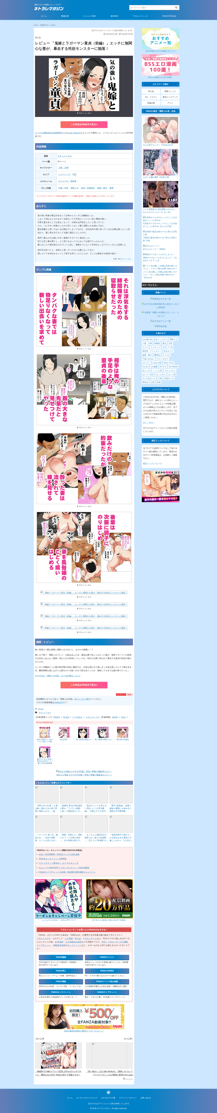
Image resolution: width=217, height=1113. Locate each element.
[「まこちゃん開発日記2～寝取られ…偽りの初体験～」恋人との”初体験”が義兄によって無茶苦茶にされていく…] (96, 824)
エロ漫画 (69, 938)
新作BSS (114, 16)
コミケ (145, 347)
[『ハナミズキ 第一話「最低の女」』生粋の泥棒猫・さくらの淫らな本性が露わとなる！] (47, 824)
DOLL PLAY (169, 363)
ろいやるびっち (149, 378)
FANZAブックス (107, 957)
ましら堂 (172, 374)
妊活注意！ (64, 739)
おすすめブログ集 (108, 1098)
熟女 (164, 343)
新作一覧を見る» (150, 285)
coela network (74, 133)
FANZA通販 (61, 981)
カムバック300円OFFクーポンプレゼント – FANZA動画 (64, 867)
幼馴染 (157, 343)
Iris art (145, 366)
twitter (115, 717)
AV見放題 (59, 942)
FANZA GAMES (107, 971)
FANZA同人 (61, 971)
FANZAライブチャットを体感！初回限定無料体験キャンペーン (67, 872)
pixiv (123, 717)
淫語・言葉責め (88, 188)
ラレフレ (146, 363)
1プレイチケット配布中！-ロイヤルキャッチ (59, 863)
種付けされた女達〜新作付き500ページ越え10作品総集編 (45, 761)
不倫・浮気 (63, 188)
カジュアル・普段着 (67, 181)
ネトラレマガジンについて (86, 1098)
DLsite (66, 717)
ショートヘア (64, 174)
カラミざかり (162, 359)
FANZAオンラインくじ (61, 992)
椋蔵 (159, 382)
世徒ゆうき (169, 378)
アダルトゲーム (90, 938)
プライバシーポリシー (128, 1098)
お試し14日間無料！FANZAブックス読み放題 (59, 854)
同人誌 (78, 938)
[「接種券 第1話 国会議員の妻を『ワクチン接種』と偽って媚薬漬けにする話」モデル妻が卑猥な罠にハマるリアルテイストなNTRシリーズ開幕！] (72, 794)
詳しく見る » (149, 422)
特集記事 (151, 103)
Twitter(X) (59, 702)
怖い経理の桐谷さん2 (103, 739)
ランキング (155, 347)
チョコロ (166, 355)
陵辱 (112, 188)
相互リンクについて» (152, 463)
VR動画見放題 (59, 945)
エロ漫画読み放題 (73, 942)
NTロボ (163, 366)
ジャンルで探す (89, 16)
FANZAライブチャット (107, 992)
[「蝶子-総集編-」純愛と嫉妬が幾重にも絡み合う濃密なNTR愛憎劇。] (121, 794)
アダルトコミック (140, 16)
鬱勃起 (157, 355)
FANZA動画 (61, 957)
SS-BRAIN (173, 366)
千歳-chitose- (148, 359)
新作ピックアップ (170, 97)
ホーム (44, 16)
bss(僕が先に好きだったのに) (155, 339)
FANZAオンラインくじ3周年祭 (53, 858)
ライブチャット (44, 945)
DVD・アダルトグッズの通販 (115, 942)
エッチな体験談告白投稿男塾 (48, 133)
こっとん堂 (157, 370)
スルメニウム (170, 370)
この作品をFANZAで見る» (83, 124)
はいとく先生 (148, 374)
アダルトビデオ (44, 938)
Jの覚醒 (154, 366)
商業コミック (170, 91)
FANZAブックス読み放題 (107, 981)
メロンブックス (93, 717)
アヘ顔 (170, 347)
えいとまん (161, 374)
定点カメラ (168, 351)
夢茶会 (145, 382)
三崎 (160, 378)
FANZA (56, 717)
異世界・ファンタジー (151, 351)
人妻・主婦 (63, 167)
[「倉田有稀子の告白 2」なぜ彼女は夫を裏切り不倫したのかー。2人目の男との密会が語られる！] (121, 824)
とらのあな (77, 717)
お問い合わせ (145, 1098)
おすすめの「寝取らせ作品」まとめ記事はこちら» (57, 675)
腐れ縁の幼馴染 (123, 739)
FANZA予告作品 (169, 16)
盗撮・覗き (102, 188)
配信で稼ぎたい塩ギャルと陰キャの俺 (45, 740)
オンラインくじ (74, 945)
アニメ (170, 103)
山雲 (152, 382)
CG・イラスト (151, 97)
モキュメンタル (65, 156)
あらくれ (146, 370)
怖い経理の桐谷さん (84, 739)
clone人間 (156, 363)
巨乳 (75, 174)
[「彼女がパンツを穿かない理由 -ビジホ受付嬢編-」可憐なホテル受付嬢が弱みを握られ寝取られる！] (96, 794)
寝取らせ (75, 188)
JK (163, 347)
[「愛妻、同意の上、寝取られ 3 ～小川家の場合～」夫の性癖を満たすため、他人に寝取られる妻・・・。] (72, 824)
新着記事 (65, 16)
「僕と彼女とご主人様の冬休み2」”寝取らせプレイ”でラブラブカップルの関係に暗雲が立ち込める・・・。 (109, 1074)
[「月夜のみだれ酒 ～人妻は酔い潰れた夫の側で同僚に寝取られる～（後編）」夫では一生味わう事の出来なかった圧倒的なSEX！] (47, 794)
